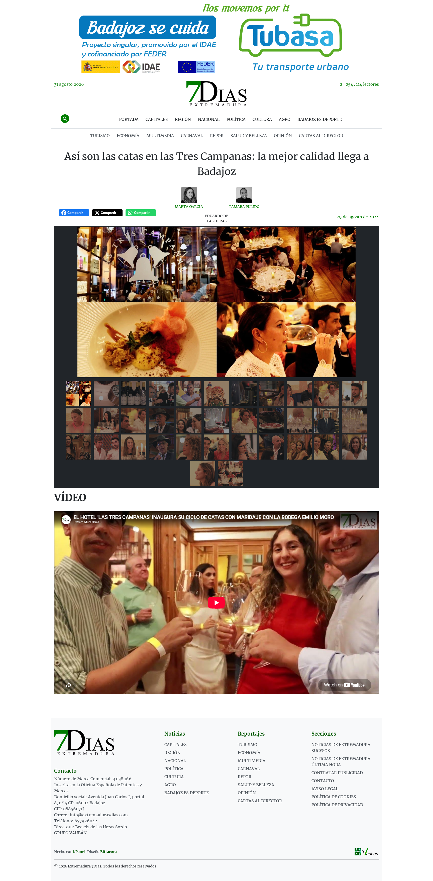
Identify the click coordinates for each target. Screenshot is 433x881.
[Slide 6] (216, 393)
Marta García (189, 206)
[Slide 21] (326, 420)
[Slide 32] (326, 447)
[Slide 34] (202, 473)
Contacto (322, 780)
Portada (129, 119)
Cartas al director (321, 135)
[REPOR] (216, 37)
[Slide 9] (299, 393)
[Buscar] (65, 118)
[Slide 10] (326, 393)
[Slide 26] (161, 447)
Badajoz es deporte (319, 119)
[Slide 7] (244, 393)
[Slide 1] (78, 393)
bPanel (79, 851)
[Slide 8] (271, 393)
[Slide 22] (354, 420)
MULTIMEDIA (160, 135)
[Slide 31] (299, 447)
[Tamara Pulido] (244, 195)
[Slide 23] (78, 447)
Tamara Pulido (244, 206)
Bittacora (108, 851)
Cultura (262, 119)
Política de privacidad (337, 804)
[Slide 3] (133, 393)
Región (183, 119)
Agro (284, 119)
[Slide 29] (244, 447)
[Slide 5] (188, 393)
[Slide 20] (299, 420)
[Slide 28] (216, 447)
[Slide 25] (133, 447)
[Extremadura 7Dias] (216, 93)
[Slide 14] (133, 420)
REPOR (217, 135)
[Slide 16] (188, 420)
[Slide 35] (230, 473)
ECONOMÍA (128, 135)
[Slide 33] (354, 447)
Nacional (209, 119)
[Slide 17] (216, 420)
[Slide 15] (161, 420)
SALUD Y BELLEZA (249, 135)
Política (236, 119)
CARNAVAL (192, 135)
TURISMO (100, 135)
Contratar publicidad (337, 772)
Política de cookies (333, 796)
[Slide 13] (106, 420)
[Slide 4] (161, 393)
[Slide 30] (271, 447)
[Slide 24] (106, 447)
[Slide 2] (106, 393)
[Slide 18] (244, 420)
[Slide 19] (271, 420)
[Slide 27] (188, 447)
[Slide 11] (354, 393)
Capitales (157, 119)
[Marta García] (188, 195)
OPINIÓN (283, 135)
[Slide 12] (78, 420)
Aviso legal (324, 788)
